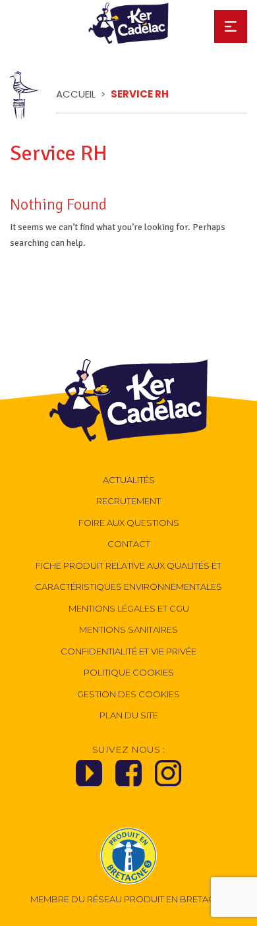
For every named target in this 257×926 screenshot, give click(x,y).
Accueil (76, 94)
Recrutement (128, 501)
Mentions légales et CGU (129, 608)
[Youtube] (89, 777)
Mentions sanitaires (128, 629)
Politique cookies (129, 672)
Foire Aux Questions (128, 522)
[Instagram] (168, 777)
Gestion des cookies (128, 694)
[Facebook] (128, 777)
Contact (128, 543)
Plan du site (129, 715)
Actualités (129, 480)
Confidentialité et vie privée (128, 651)
